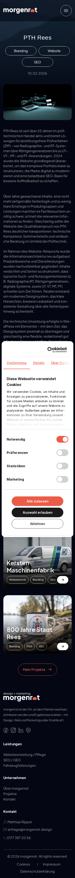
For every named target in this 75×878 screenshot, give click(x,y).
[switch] (62, 452)
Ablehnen (37, 524)
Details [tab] (38, 363)
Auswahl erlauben (37, 512)
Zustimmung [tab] (16, 363)
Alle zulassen (38, 501)
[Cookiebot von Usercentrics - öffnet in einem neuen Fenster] (50, 349)
